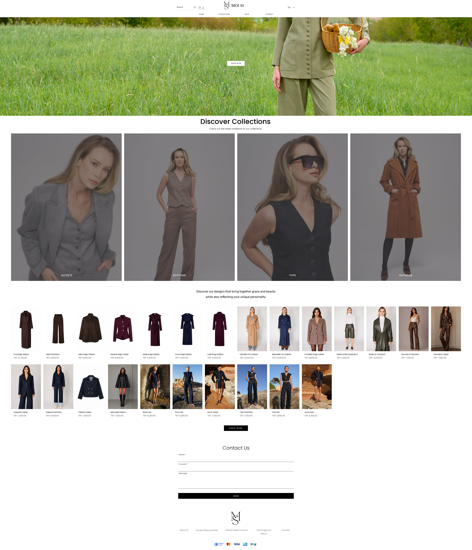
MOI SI (237, 5)
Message (183, 473)
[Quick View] (26, 328)
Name (181, 455)
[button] (199, 7)
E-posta (182, 464)
